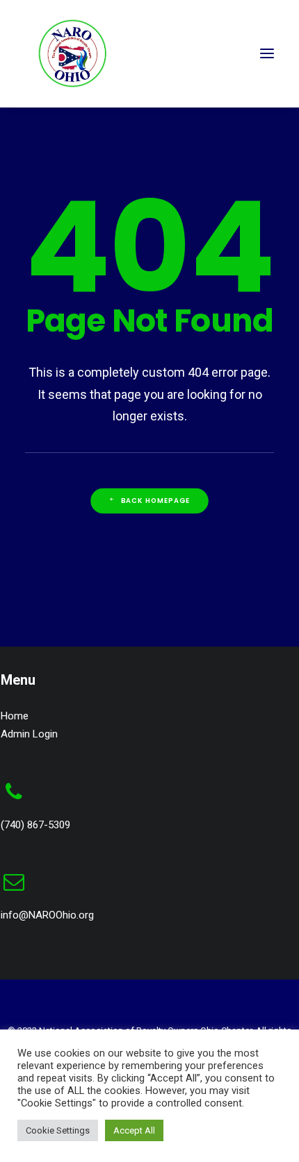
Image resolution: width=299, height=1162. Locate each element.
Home (15, 716)
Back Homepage (156, 501)
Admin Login (29, 734)
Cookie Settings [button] (58, 1130)
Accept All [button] (134, 1130)
